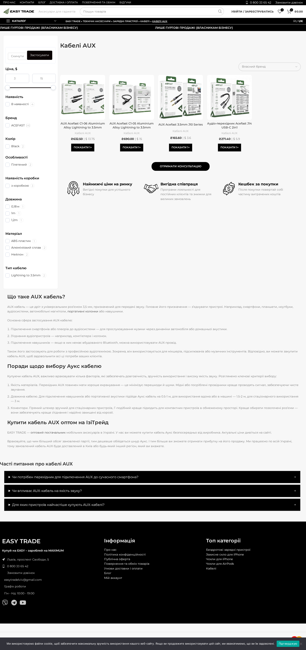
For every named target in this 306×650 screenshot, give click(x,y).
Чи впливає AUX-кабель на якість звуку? (47, 491)
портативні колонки (82, 311)
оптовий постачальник (48, 432)
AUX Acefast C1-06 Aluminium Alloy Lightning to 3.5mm (83, 125)
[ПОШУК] (220, 11)
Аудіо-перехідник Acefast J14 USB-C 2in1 (229, 125)
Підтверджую (288, 643)
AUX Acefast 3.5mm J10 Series (180, 124)
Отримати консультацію (180, 166)
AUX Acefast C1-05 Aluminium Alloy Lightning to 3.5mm (131, 125)
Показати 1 (82, 147)
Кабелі (145, 21)
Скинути (17, 56)
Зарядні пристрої (125, 21)
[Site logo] (18, 11)
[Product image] (82, 97)
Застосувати (39, 55)
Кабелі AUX (83, 133)
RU (295, 21)
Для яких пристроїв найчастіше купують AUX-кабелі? (58, 505)
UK (301, 21)
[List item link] (51, 566)
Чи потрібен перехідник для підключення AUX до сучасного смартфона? (75, 477)
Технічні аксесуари (97, 21)
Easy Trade (73, 21)
